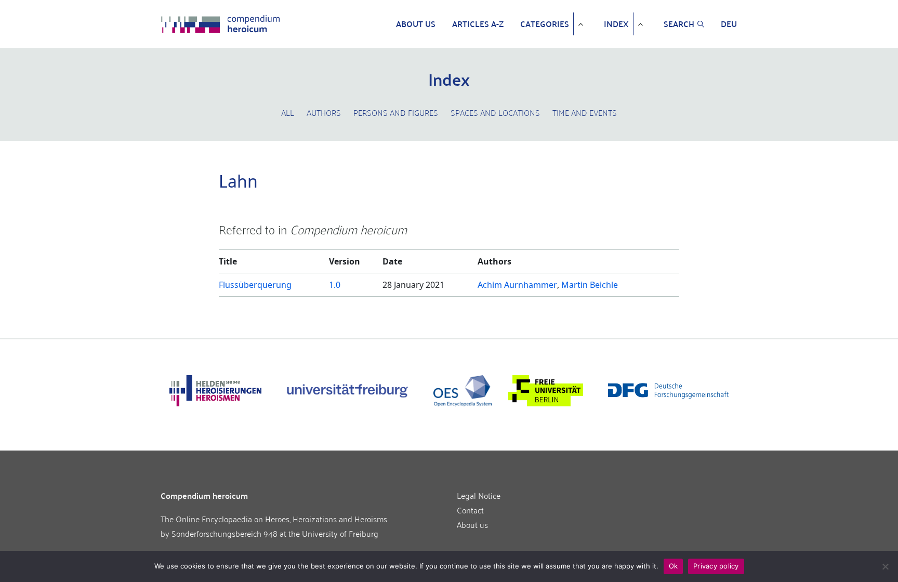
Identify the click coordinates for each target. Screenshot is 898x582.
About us (415, 24)
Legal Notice (478, 495)
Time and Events (584, 112)
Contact (470, 509)
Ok (673, 566)
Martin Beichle (589, 284)
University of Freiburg (340, 533)
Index (616, 24)
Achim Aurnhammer (517, 284)
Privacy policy (716, 566)
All (287, 112)
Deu (729, 24)
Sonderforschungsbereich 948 (224, 533)
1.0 (334, 284)
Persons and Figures (395, 112)
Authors (324, 112)
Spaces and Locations (495, 112)
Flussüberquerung (255, 284)
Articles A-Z (478, 24)
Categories (544, 24)
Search (679, 24)
